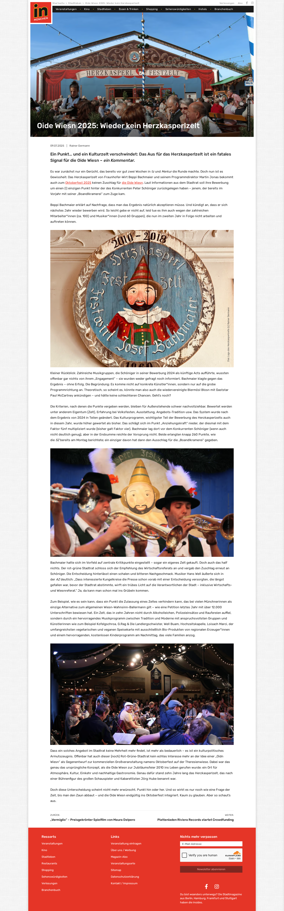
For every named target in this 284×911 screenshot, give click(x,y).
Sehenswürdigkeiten (178, 9)
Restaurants (49, 863)
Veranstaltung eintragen (126, 843)
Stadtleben (74, 3)
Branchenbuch (224, 9)
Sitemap (116, 870)
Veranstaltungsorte (123, 863)
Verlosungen (227, 3)
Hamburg (200, 898)
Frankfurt (213, 898)
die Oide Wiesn (132, 183)
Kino (87, 9)
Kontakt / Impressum (124, 883)
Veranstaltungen (66, 9)
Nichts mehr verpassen (198, 837)
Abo (240, 3)
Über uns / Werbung (123, 850)
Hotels (203, 9)
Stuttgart (231, 898)
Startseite (58, 3)
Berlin (189, 898)
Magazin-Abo (119, 856)
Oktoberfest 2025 (78, 183)
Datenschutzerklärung (125, 876)
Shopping (152, 9)
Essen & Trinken (128, 9)
